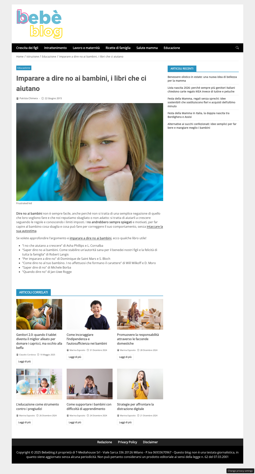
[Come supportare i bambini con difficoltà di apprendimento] (90, 384)
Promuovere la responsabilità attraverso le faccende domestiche (138, 339)
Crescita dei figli (27, 48)
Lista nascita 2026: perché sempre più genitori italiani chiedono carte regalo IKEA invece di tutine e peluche (201, 89)
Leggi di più (24, 361)
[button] (237, 48)
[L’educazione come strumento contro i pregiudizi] (39, 384)
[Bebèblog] (39, 23)
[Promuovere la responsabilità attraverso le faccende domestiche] (140, 314)
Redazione (104, 442)
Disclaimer (150, 442)
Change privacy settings (240, 470)
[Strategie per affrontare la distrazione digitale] (140, 384)
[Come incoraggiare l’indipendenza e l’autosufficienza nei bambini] (90, 314)
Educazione (172, 48)
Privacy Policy (127, 442)
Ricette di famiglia (118, 48)
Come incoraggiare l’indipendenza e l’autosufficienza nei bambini (87, 339)
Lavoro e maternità (86, 48)
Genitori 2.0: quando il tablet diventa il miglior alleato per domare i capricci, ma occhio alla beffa (39, 341)
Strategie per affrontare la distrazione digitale (135, 406)
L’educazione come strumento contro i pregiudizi (37, 406)
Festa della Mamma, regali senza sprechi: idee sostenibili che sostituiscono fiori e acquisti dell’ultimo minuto (201, 102)
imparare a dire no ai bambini (90, 238)
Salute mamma (147, 48)
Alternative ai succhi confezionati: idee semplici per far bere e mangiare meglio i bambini (202, 125)
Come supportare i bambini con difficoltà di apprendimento (89, 406)
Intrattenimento (55, 48)
